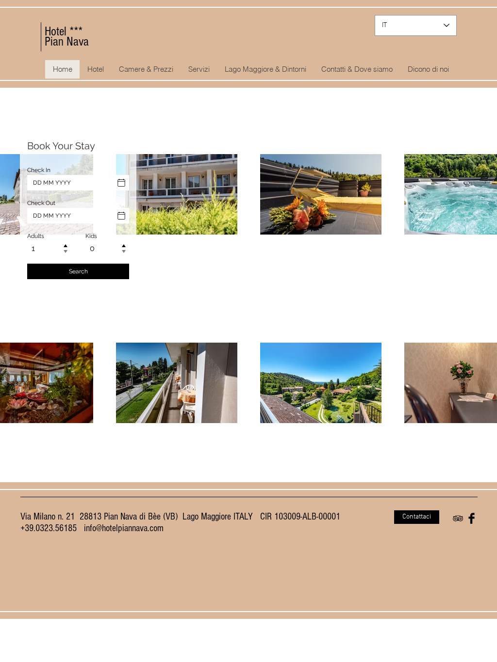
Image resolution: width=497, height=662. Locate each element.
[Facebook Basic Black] (471, 518)
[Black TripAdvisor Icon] (458, 518)
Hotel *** (64, 31)
